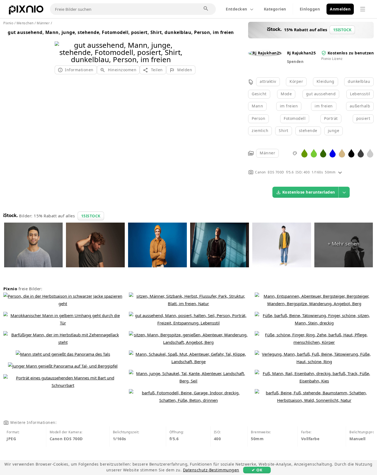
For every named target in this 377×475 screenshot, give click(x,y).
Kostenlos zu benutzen (351, 53)
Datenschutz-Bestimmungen (211, 470)
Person (258, 118)
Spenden (295, 61)
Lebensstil (360, 93)
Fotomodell (295, 118)
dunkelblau (359, 81)
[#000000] (351, 153)
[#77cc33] (313, 153)
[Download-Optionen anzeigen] (344, 192)
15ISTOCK (90, 215)
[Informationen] (340, 172)
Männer (267, 152)
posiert (363, 118)
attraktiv (268, 81)
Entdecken (236, 9)
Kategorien (275, 9)
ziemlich (260, 130)
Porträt (331, 118)
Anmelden (340, 9)
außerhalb (360, 106)
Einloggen (310, 9)
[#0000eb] (332, 153)
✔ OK (257, 470)
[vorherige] (61, 45)
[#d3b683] (342, 153)
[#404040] (360, 153)
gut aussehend (321, 93)
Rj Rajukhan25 (301, 53)
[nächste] (181, 45)
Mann (257, 106)
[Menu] (362, 9)
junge (333, 130)
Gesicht (259, 93)
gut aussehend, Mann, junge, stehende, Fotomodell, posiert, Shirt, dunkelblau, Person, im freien (121, 32)
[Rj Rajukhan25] (265, 53)
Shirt (283, 130)
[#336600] (323, 153)
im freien (289, 106)
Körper (296, 81)
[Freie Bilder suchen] (206, 9)
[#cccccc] (370, 153)
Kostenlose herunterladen (308, 192)
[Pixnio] (26, 11)
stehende (308, 130)
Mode (286, 93)
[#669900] (304, 153)
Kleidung (325, 81)
